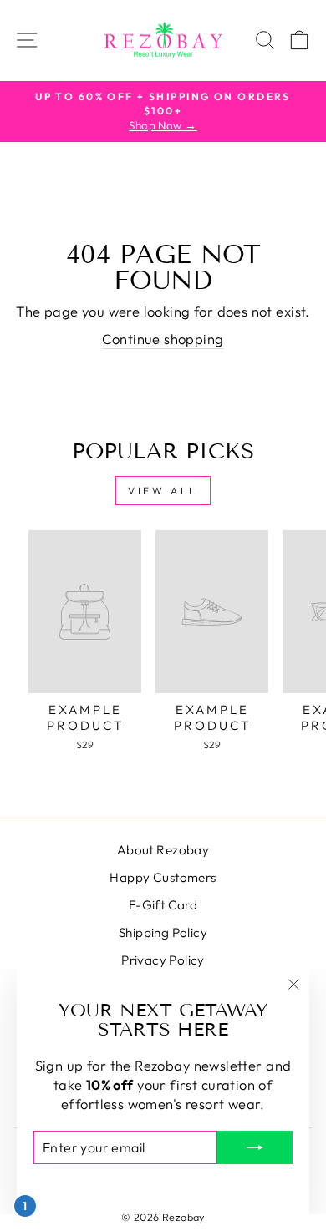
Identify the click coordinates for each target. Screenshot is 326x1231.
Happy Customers (163, 877)
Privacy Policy (163, 960)
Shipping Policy (163, 932)
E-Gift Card (163, 905)
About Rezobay (163, 850)
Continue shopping (162, 338)
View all (163, 490)
